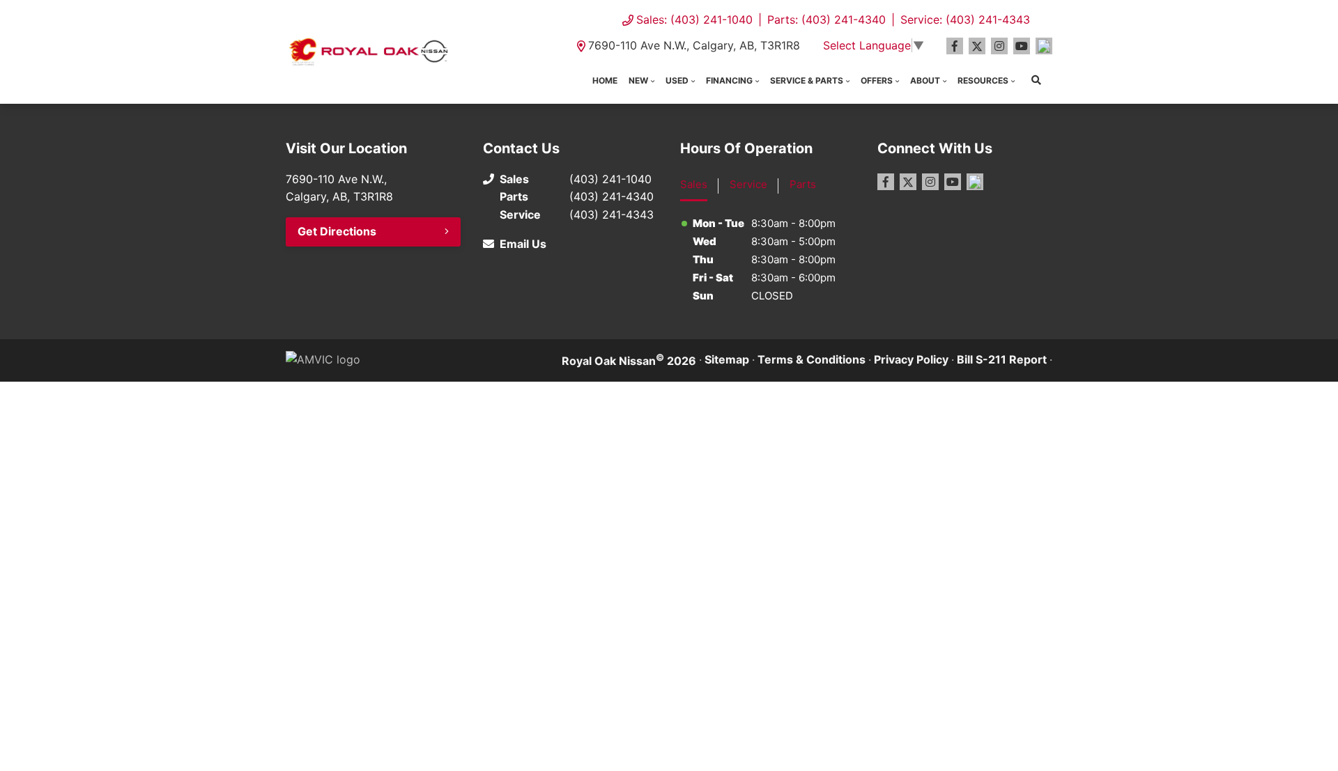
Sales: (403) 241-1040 (694, 19)
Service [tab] (748, 184)
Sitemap (727, 359)
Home (604, 80)
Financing (729, 80)
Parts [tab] (803, 184)
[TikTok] (1044, 46)
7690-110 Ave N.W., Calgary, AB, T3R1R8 (694, 45)
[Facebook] (954, 46)
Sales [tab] (693, 184)
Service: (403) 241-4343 (965, 19)
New (638, 80)
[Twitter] (977, 46)
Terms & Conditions (812, 359)
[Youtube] (1021, 46)
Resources (983, 80)
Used (677, 80)
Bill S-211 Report (1002, 359)
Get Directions (337, 231)
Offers (877, 80)
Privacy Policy (911, 359)
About (925, 80)
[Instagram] (999, 46)
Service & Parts (806, 80)
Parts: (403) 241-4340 (826, 19)
